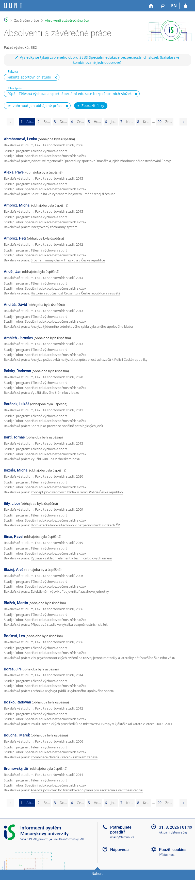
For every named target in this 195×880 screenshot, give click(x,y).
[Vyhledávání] (162, 6)
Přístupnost (167, 855)
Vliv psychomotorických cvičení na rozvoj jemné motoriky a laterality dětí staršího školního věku (103, 657)
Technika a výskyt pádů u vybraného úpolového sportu (72, 690)
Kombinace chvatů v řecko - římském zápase (64, 757)
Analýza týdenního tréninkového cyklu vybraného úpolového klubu (82, 326)
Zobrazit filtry (93, 105)
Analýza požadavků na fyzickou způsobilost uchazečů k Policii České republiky (89, 359)
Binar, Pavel (13, 536)
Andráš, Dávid (15, 304)
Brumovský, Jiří (16, 768)
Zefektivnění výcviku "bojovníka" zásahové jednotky (70, 591)
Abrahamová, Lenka (20, 139)
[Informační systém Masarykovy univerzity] (13, 5)
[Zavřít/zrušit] (56, 77)
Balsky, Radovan (17, 371)
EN (174, 5)
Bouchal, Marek (17, 735)
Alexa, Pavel (14, 172)
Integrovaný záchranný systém (54, 227)
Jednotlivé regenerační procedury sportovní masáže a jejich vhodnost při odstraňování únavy (101, 161)
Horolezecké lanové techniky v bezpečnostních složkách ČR (75, 525)
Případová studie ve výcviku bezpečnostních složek (69, 624)
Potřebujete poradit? (121, 830)
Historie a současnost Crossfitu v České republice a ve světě (75, 293)
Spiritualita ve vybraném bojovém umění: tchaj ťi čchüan (73, 194)
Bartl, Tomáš (14, 437)
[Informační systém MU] (6, 20)
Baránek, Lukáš (16, 404)
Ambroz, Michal (17, 205)
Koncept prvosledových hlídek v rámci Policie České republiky (77, 492)
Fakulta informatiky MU (68, 839)
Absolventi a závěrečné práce (67, 20)
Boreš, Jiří (12, 669)
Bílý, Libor (12, 503)
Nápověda (119, 849)
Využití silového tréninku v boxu (55, 392)
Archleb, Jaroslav (18, 338)
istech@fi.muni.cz (122, 837)
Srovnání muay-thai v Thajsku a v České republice (68, 260)
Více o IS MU (28, 839)
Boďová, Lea (14, 636)
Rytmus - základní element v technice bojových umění (71, 558)
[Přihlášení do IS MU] (185, 6)
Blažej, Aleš (14, 569)
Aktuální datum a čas (173, 832)
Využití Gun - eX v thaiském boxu (55, 459)
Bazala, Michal (16, 470)
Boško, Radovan (17, 702)
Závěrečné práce (26, 20)
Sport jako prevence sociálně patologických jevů (67, 425)
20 (164, 121)
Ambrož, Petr (15, 238)
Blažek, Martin (16, 603)
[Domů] (151, 6)
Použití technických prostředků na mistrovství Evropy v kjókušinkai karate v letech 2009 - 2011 (101, 723)
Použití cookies (172, 849)
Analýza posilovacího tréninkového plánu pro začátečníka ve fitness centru (87, 790)
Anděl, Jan (12, 271)
